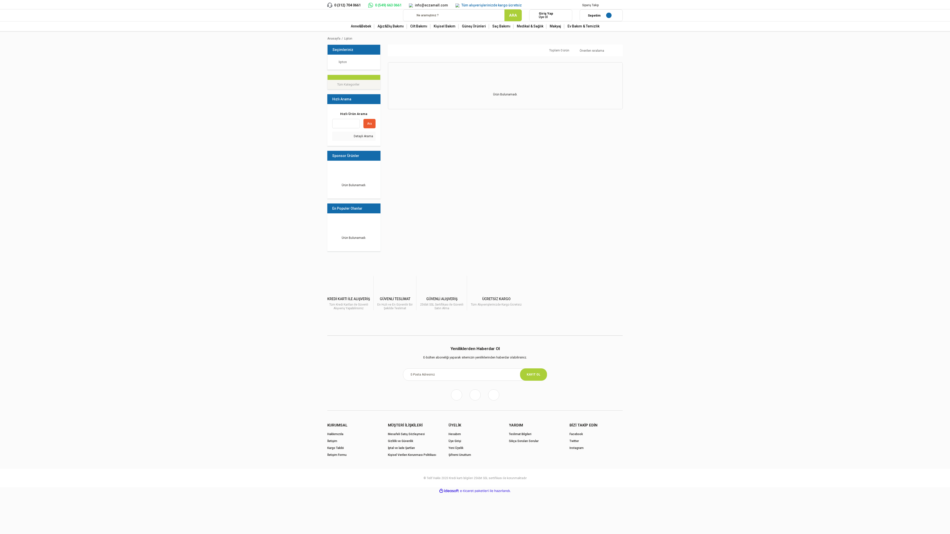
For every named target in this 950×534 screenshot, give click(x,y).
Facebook (576, 434)
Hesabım (455, 434)
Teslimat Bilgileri (520, 434)
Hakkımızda (335, 434)
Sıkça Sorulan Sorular (524, 441)
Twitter (574, 441)
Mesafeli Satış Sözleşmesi (406, 434)
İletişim (332, 441)
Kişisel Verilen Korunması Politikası (412, 455)
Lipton (348, 38)
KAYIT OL (533, 374)
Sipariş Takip (590, 5)
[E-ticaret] (474, 491)
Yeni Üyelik (456, 448)
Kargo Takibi (335, 448)
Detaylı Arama (363, 136)
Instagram (577, 448)
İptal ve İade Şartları (401, 448)
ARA (513, 15)
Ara (369, 123)
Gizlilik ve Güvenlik (400, 441)
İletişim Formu (337, 455)
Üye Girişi (455, 441)
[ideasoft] (449, 491)
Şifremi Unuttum (460, 455)
